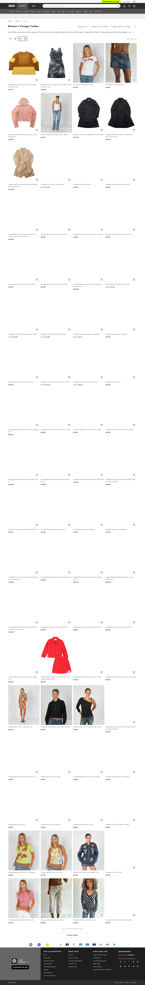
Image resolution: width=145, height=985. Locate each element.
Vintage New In (83, 26)
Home (10, 21)
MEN (34, 6)
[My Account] (124, 6)
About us (70, 955)
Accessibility (133, 982)
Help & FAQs (126, 1)
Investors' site (72, 964)
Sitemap (46, 969)
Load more (72, 935)
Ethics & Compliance (50, 975)
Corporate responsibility (75, 961)
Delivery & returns (49, 961)
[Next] (135, 26)
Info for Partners (97, 967)
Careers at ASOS (73, 958)
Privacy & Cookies (119, 982)
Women (17, 21)
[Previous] (75, 26)
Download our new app (111, 1)
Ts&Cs (127, 982)
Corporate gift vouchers (99, 961)
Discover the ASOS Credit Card (102, 969)
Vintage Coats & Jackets (99, 26)
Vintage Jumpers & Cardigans (121, 26)
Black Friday (96, 964)
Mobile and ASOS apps (100, 955)
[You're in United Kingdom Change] (134, 1)
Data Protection (48, 972)
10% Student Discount (50, 967)
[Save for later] (37, 80)
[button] (120, 961)
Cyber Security (72, 967)
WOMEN (22, 6)
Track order (47, 958)
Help (45, 955)
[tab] (11, 11)
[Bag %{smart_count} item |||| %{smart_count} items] (134, 6)
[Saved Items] (129, 6)
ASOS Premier (48, 964)
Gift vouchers (97, 958)
